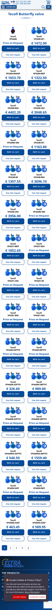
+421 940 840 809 (23, 3)
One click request (13, 55)
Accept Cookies (19, 597)
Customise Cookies (37, 597)
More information (32, 592)
